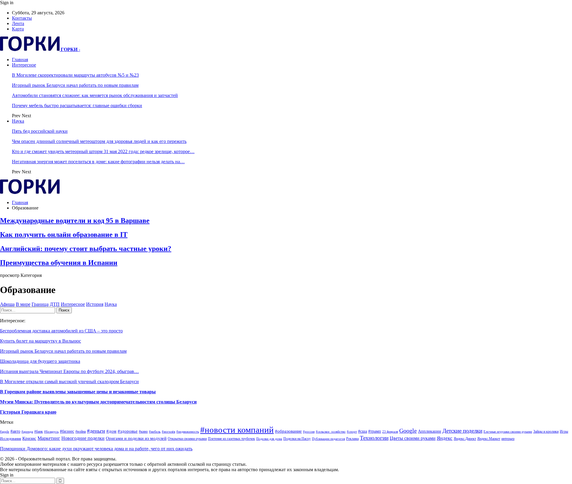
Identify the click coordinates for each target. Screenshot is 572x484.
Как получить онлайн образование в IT (64, 234)
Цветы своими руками (413, 438)
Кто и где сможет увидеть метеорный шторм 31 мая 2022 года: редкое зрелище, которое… (103, 151)
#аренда (27, 431)
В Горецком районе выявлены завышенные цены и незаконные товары (78, 391)
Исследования (10, 439)
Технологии (374, 438)
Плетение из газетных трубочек (231, 439)
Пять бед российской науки (40, 131)
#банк (38, 431)
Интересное (24, 64)
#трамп (374, 431)
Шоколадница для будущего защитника (40, 361)
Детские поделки (462, 431)
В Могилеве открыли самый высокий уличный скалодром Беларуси (69, 381)
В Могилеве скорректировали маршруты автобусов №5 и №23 (75, 75)
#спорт (352, 431)
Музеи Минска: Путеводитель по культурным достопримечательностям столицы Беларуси (98, 401)
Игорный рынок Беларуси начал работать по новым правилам (75, 85)
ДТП (55, 304)
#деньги (96, 431)
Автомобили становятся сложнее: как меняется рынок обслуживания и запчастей (95, 95)
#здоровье (128, 431)
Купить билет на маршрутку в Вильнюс (40, 340)
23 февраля (390, 431)
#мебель (155, 431)
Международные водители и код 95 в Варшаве (75, 220)
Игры (564, 431)
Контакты (22, 18)
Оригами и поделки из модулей (136, 438)
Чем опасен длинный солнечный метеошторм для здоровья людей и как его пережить (99, 141)
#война (80, 431)
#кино (143, 431)
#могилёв (168, 431)
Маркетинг (49, 438)
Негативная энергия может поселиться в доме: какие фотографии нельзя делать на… (98, 161)
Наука (18, 121)
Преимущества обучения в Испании (58, 262)
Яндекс (445, 438)
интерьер (508, 439)
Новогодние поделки (83, 438)
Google (408, 431)
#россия (309, 431)
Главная (20, 59)
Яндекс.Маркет (488, 439)
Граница (40, 304)
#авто (15, 431)
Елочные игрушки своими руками (508, 431)
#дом (111, 431)
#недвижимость (187, 431)
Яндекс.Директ (465, 439)
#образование (288, 431)
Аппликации (429, 431)
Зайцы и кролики (546, 431)
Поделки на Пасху (297, 439)
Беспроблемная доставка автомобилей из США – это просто (61, 330)
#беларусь (51, 431)
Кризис (29, 438)
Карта (18, 28)
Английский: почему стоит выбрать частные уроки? (85, 248)
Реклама (352, 439)
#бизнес (67, 431)
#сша (362, 431)
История (94, 304)
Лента (18, 23)
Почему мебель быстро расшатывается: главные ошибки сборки (77, 105)
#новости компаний (237, 429)
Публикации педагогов (328, 438)
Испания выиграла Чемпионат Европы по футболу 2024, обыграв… (69, 371)
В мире (23, 304)
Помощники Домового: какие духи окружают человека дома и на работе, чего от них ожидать (96, 448)
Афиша (7, 304)
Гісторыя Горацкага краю (28, 411)
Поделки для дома (269, 438)
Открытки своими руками (187, 439)
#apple (4, 431)
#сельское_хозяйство (331, 431)
